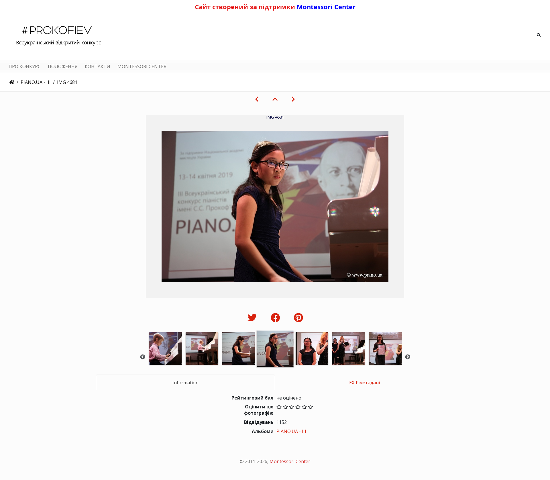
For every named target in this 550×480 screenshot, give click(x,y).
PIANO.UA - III (36, 82)
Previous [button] (143, 357)
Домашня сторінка (11, 82)
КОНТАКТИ (97, 66)
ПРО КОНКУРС (25, 66)
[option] (165, 356)
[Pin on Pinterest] (298, 317)
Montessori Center (326, 6)
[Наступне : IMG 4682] (293, 99)
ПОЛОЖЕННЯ (63, 66)
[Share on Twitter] (253, 317)
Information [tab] (185, 382)
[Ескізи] (275, 99)
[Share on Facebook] (276, 317)
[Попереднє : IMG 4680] (257, 99)
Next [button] (407, 357)
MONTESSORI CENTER (141, 66)
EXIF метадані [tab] (364, 382)
